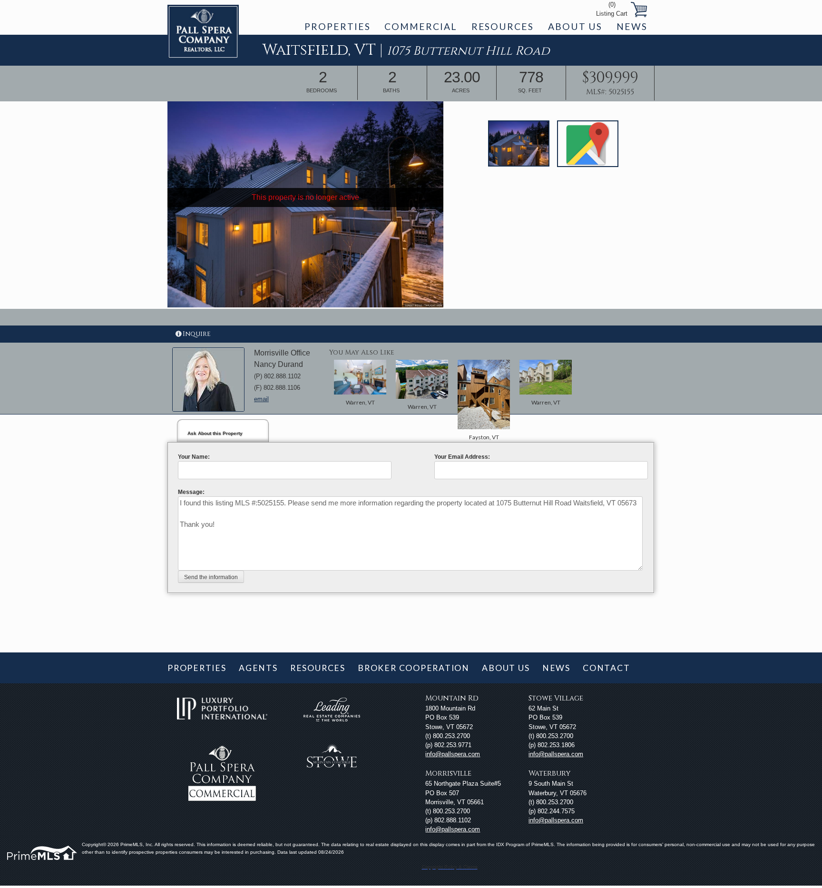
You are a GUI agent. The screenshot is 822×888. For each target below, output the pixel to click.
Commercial (420, 26)
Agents (258, 668)
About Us (575, 26)
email (261, 399)
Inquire (197, 333)
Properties (337, 26)
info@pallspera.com (452, 754)
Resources (502, 26)
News (631, 26)
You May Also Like (361, 352)
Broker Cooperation (414, 668)
